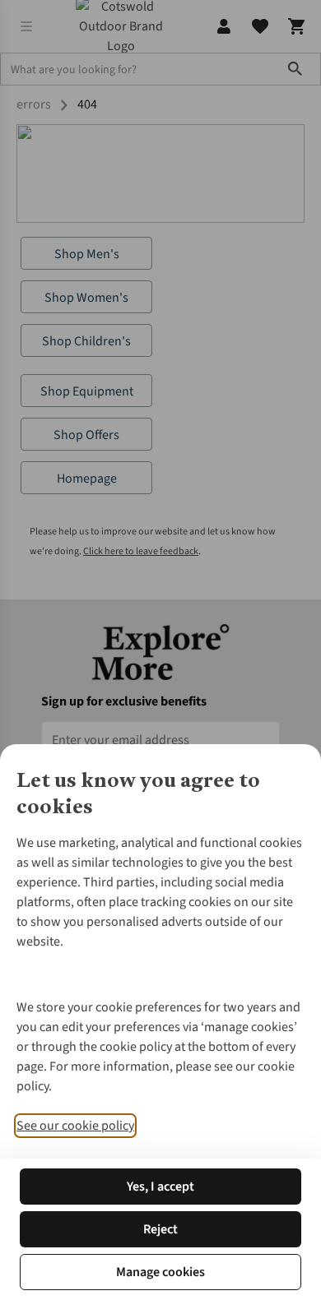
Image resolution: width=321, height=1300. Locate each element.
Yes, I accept (160, 1186)
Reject (160, 1229)
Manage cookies (160, 1272)
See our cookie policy (75, 1126)
